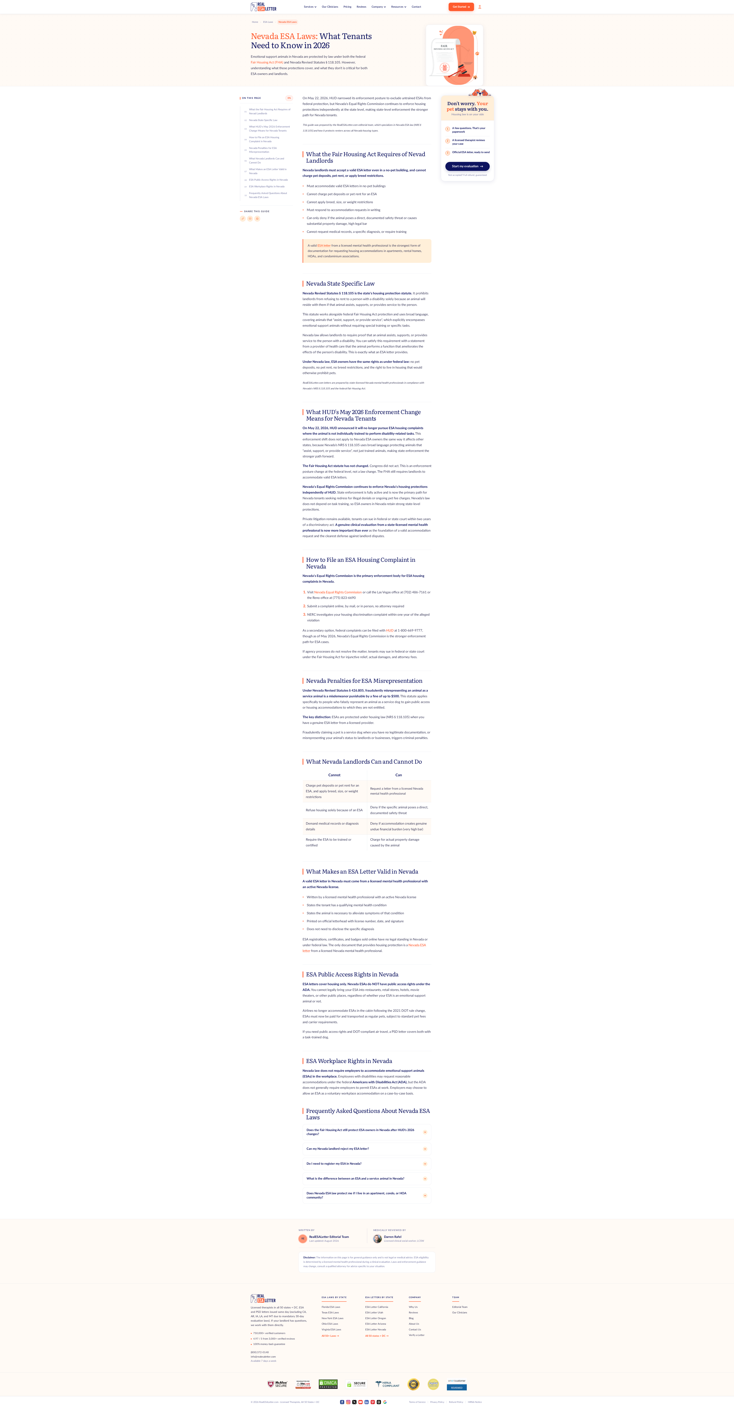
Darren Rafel (392, 1236)
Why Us (413, 1307)
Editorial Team (460, 1307)
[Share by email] (250, 219)
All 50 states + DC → (377, 1336)
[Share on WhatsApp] (257, 219)
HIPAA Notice (475, 1402)
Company (377, 7)
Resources (397, 7)
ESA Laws (268, 22)
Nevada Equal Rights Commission (338, 592)
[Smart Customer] (457, 1384)
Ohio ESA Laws (330, 1324)
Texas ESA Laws (330, 1312)
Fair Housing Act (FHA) (267, 62)
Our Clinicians (330, 7)
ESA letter (324, 245)
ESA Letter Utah (374, 1312)
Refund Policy (456, 1402)
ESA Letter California (376, 1307)
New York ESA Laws (332, 1318)
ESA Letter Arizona (375, 1324)
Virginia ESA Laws (331, 1329)
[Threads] (379, 1402)
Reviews (361, 7)
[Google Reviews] (385, 1402)
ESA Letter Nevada (375, 1329)
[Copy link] (243, 219)
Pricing (347, 7)
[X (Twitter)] (354, 1402)
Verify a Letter (417, 1335)
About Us (414, 1324)
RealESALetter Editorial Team (329, 1236)
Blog (411, 1318)
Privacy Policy (437, 1402)
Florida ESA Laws (331, 1307)
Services (308, 7)
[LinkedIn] (367, 1402)
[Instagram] (348, 1402)
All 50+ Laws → (330, 1336)
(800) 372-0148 (260, 1352)
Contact (416, 7)
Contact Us (415, 1329)
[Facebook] (342, 1402)
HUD (390, 630)
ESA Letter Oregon (375, 1318)
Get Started (459, 7)
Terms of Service (417, 1402)
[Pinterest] (373, 1402)
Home (255, 22)
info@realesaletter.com (263, 1357)
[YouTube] (360, 1402)
